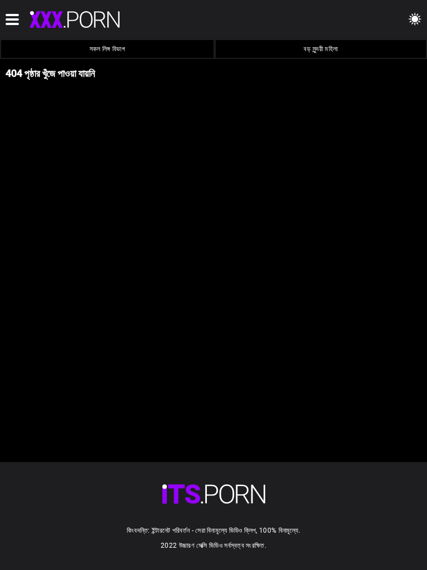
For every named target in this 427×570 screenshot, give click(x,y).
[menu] (213, 494)
